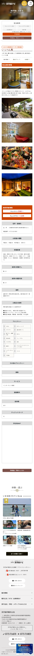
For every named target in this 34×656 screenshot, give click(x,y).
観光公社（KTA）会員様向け (11, 598)
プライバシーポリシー (24, 567)
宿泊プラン (16, 59)
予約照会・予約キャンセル (17, 38)
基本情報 (6, 59)
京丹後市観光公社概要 (9, 567)
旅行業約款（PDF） (14, 571)
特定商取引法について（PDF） (18, 575)
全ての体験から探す (16, 554)
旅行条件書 (24, 570)
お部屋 (26, 59)
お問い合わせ (18, 580)
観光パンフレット (18, 585)
